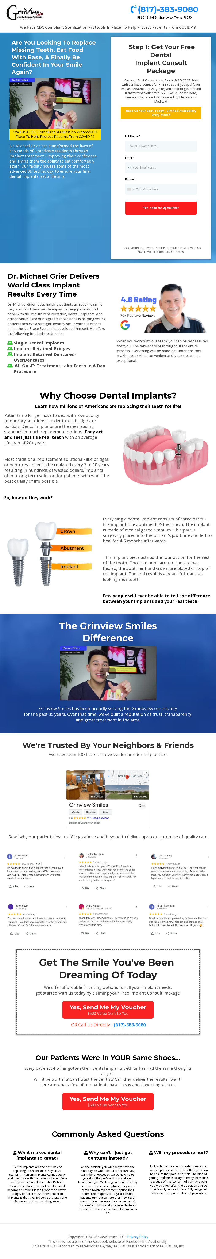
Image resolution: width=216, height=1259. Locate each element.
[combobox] (130, 189)
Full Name (132, 136)
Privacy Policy (137, 1237)
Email (130, 158)
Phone (130, 179)
